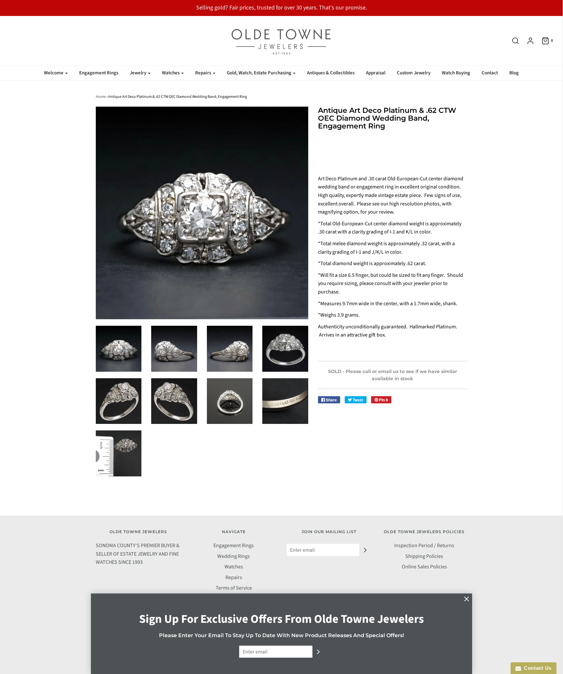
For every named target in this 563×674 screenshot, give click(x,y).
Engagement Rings (98, 72)
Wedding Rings (233, 556)
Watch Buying (456, 72)
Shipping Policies (424, 556)
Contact (490, 72)
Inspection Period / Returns (424, 545)
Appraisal (375, 72)
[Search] (512, 41)
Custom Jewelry (413, 72)
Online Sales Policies (424, 566)
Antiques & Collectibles (330, 72)
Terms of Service (234, 588)
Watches (233, 566)
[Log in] (527, 41)
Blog (514, 72)
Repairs (233, 577)
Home (101, 96)
